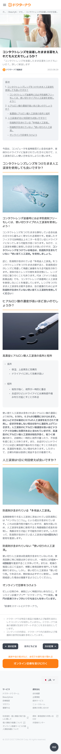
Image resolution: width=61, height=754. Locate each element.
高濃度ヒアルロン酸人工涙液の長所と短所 (30, 113)
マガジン (20, 12)
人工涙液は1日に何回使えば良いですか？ (27, 118)
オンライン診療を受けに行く (30, 663)
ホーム (4, 12)
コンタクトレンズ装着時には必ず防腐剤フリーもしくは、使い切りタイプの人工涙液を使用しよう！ (32, 97)
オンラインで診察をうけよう (23, 135)
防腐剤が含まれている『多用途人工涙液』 (30, 122)
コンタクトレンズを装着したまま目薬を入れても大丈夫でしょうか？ (42, 12)
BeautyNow (12, 12)
